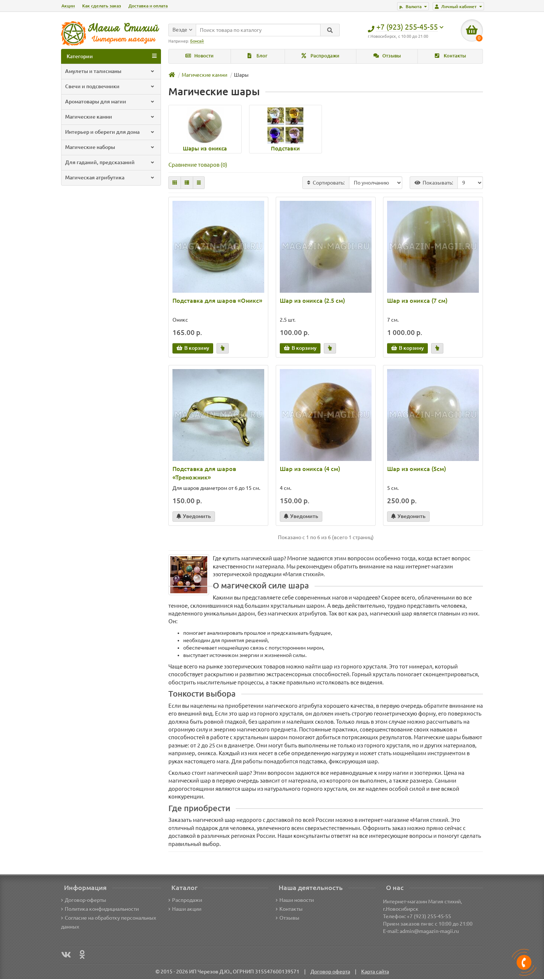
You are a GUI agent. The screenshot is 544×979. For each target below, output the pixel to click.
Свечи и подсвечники (92, 86)
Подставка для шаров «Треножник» (204, 473)
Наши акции (186, 909)
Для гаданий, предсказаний (100, 162)
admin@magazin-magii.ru (429, 931)
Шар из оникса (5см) (416, 468)
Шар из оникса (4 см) (310, 468)
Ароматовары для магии (95, 101)
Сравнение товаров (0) (197, 165)
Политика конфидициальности (102, 909)
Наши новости (296, 900)
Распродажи (324, 56)
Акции (68, 5)
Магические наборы (90, 147)
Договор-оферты (85, 900)
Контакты (454, 56)
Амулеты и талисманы (93, 71)
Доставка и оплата (148, 5)
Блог (261, 56)
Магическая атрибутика (94, 177)
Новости (203, 56)
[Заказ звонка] (524, 962)
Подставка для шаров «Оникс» (217, 300)
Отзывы (391, 56)
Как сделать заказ (101, 5)
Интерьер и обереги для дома (102, 132)
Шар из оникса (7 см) (417, 300)
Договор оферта (330, 972)
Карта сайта (375, 972)
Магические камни (88, 117)
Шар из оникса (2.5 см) (312, 300)
